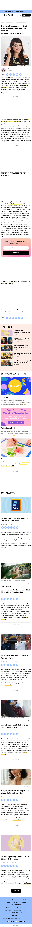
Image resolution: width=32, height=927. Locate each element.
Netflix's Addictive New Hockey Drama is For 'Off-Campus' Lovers (21, 346)
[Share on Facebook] (7, 74)
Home (2, 22)
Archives (24, 910)
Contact (24, 902)
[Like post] (22, 318)
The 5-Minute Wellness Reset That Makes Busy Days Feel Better (15, 591)
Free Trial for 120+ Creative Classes (14, 11)
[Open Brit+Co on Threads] (18, 921)
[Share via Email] (17, 74)
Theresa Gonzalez (7, 596)
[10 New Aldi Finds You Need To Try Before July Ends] (16, 505)
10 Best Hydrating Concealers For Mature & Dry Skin (21, 331)
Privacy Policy (17, 910)
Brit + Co (5, 796)
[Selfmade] (16, 386)
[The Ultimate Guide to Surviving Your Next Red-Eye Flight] (16, 708)
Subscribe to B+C (8, 428)
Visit (24, 404)
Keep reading (8, 685)
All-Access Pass (26, 462)
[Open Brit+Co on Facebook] (8, 921)
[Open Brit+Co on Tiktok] (21, 921)
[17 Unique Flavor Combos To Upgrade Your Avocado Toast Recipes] (7, 356)
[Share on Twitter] (14, 74)
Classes (4, 459)
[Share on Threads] (20, 74)
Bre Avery (5, 524)
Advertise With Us (22, 899)
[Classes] (16, 447)
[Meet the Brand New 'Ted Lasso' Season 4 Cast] (16, 642)
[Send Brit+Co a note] (24, 921)
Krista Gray (5, 731)
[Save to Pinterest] (10, 74)
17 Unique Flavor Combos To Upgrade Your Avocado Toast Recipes (22, 354)
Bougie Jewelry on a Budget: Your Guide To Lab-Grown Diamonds (15, 791)
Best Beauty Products (21, 22)
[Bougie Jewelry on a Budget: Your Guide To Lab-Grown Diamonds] (16, 777)
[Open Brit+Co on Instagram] (13, 921)
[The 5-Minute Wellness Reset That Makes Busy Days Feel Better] (16, 571)
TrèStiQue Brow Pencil (16, 204)
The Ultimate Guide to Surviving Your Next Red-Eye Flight (14, 726)
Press (13, 899)
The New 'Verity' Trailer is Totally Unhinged (21, 338)
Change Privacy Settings (16, 912)
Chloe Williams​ (6, 661)
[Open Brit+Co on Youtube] (16, 921)
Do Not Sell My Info (16, 904)
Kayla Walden (6, 862)
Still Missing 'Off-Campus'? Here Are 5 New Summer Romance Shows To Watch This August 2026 (22, 361)
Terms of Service (9, 910)
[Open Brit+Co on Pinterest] (11, 921)
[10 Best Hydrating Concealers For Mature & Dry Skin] (7, 333)
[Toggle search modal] (20, 15)
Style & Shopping (10, 22)
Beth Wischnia (11, 68)
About (7, 899)
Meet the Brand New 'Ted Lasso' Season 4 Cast (14, 656)
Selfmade (4, 397)
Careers (16, 902)
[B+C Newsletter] (16, 417)
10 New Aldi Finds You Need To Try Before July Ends (14, 519)
